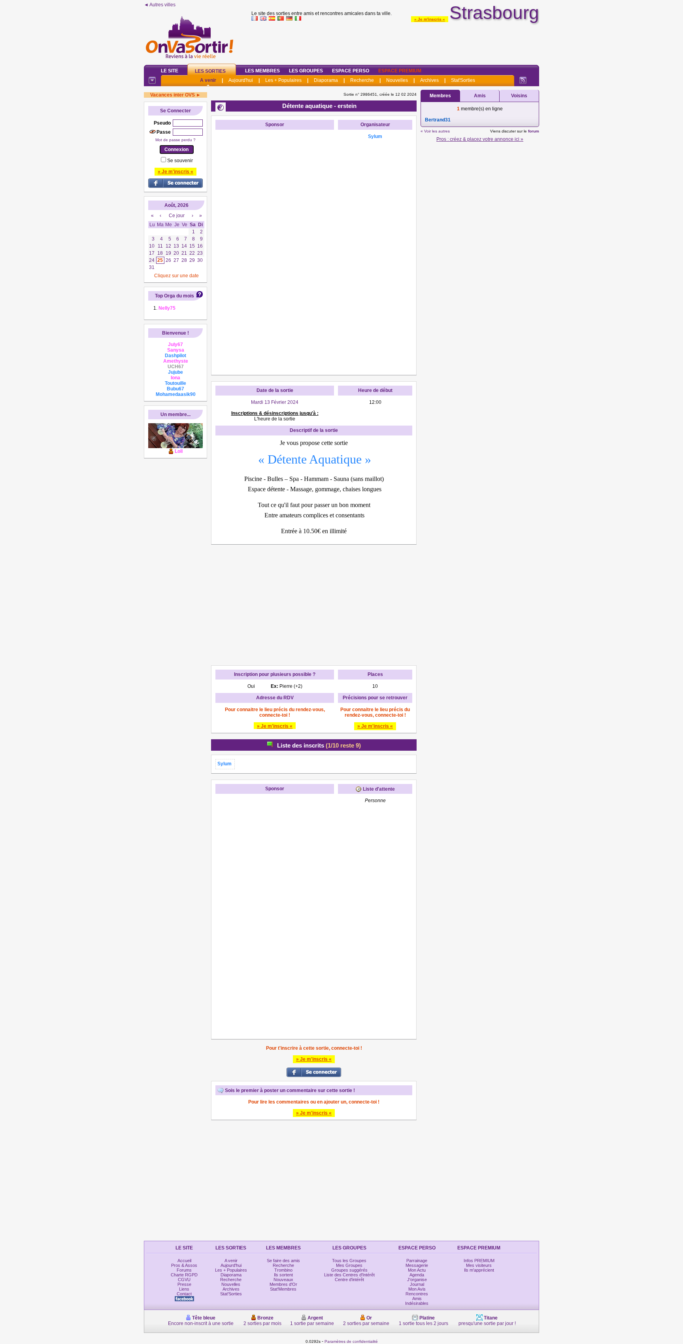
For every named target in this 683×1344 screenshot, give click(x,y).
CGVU (184, 1279)
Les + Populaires (283, 80)
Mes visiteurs (479, 1265)
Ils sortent (283, 1274)
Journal (417, 1284)
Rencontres (417, 1293)
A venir (208, 80)
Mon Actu (417, 1270)
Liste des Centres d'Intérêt (349, 1274)
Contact (184, 1293)
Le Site (169, 71)
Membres (440, 95)
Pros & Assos (184, 1265)
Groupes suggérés (349, 1270)
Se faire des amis (283, 1260)
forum (533, 131)
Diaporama (326, 80)
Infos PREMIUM (479, 1260)
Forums (184, 1270)
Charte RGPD (184, 1274)
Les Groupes (306, 71)
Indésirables (416, 1303)
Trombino (283, 1270)
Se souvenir (180, 160)
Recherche (362, 80)
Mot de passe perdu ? (175, 140)
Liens (184, 1289)
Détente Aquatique (315, 459)
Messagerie (417, 1265)
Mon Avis (417, 1289)
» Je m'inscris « (429, 19)
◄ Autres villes (159, 5)
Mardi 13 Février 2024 (274, 402)
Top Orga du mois (174, 296)
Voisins (519, 95)
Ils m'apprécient (479, 1270)
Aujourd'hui (240, 80)
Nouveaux (283, 1279)
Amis (480, 95)
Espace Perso (350, 71)
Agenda (416, 1274)
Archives (429, 80)
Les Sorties (210, 71)
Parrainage (416, 1260)
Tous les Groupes (349, 1260)
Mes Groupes (349, 1265)
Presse (184, 1284)
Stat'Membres (283, 1289)
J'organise (417, 1279)
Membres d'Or (283, 1284)
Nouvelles (397, 80)
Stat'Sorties (463, 80)
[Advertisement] (395, 41)
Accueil (184, 1260)
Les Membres (262, 71)
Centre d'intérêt (349, 1279)
